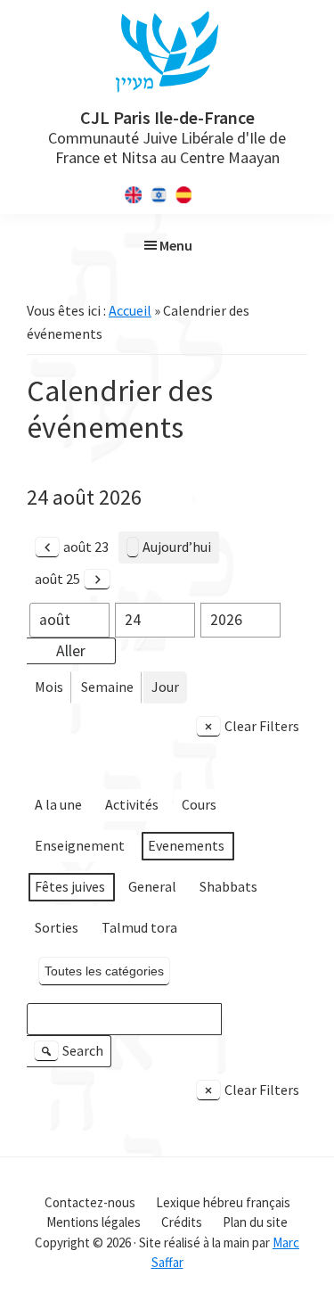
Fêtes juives (70, 886)
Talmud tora (139, 927)
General (152, 886)
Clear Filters (261, 726)
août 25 (57, 579)
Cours (199, 804)
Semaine (107, 686)
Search (71, 1054)
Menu (175, 245)
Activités (132, 804)
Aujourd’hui (177, 546)
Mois (49, 686)
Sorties (56, 927)
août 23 (86, 546)
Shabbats (228, 886)
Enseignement (80, 845)
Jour (165, 686)
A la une (58, 804)
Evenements (186, 845)
